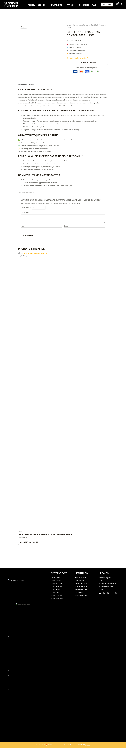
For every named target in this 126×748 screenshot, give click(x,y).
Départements (56, 5)
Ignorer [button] (87, 745)
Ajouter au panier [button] (29, 542)
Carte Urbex (79, 592)
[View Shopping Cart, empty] (117, 4)
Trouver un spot (80, 578)
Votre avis (25, 213)
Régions (41, 5)
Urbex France (55, 578)
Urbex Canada (56, 580)
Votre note (26, 208)
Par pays (70, 5)
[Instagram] (104, 593)
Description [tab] (22, 84)
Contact (101, 589)
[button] (46, 5)
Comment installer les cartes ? (77, 58)
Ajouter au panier (87, 63)
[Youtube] (100, 593)
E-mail (66, 226)
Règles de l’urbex (81, 589)
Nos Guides (84, 5)
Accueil (31, 5)
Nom (23, 226)
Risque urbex (79, 580)
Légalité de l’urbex (81, 583)
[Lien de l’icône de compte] (121, 4)
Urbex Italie (55, 592)
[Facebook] (108, 593)
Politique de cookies (106, 586)
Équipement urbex (81, 586)
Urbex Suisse (55, 589)
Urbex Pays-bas (56, 595)
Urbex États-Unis (57, 598)
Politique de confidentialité (108, 583)
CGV (100, 580)
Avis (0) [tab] (31, 84)
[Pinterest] (116, 593)
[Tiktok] (112, 593)
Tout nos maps (77, 25)
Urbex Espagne (56, 583)
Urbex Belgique (56, 586)
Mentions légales (105, 578)
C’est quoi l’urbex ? (81, 595)
